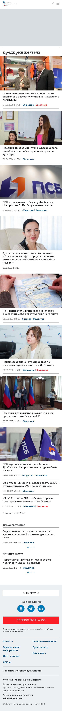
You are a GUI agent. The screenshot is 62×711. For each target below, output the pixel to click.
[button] (28, 547)
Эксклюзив (41, 105)
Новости (8, 641)
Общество (28, 105)
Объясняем (39, 653)
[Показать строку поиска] (53, 3)
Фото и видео (11, 656)
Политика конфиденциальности (22, 670)
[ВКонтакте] (41, 608)
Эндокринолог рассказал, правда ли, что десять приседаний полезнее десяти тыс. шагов (29, 534)
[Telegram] (31, 608)
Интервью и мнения (44, 641)
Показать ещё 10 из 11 (15, 513)
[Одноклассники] (21, 608)
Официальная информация (11, 649)
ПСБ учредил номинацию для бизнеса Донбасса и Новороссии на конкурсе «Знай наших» (30, 467)
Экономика (41, 210)
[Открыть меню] (58, 3)
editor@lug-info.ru (12, 698)
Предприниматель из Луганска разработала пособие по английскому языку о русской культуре (30, 151)
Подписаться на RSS (31, 620)
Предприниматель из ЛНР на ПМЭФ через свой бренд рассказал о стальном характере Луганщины (31, 96)
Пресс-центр (40, 647)
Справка (26, 319)
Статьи (7, 662)
